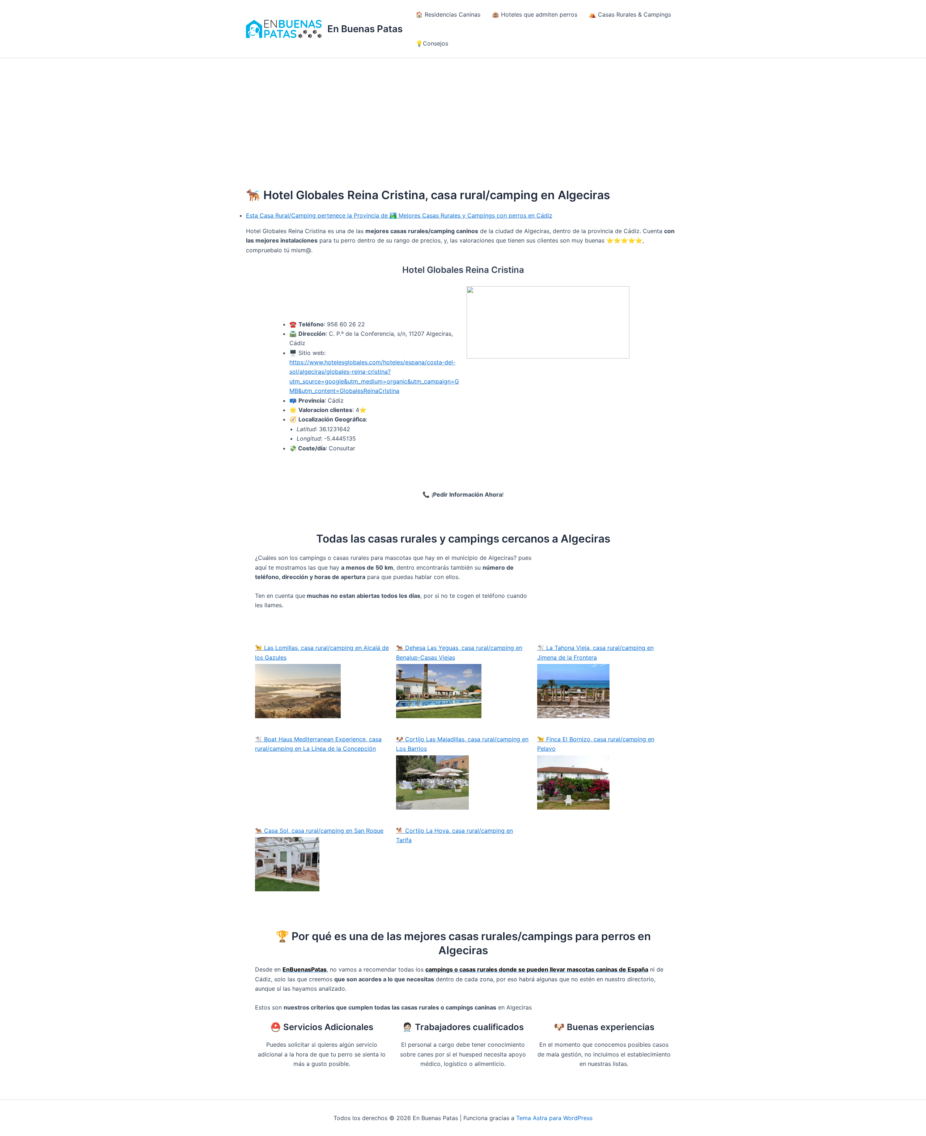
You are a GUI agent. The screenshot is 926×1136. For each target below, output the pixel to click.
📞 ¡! (463, 494)
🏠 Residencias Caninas (448, 14)
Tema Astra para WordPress (554, 1118)
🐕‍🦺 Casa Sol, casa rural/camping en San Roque (319, 830)
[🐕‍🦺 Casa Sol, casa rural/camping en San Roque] (322, 864)
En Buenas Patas (365, 28)
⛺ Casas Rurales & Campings (630, 14)
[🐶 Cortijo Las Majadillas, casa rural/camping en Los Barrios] (463, 782)
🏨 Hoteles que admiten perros (534, 14)
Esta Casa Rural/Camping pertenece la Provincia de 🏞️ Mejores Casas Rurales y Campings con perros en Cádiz (399, 215)
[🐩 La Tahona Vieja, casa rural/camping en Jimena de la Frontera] (604, 691)
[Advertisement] (463, 112)
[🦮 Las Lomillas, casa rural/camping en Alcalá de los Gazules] (322, 691)
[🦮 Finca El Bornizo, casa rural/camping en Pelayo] (604, 782)
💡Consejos (432, 43)
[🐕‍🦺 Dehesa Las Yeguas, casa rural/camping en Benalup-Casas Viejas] (463, 691)
